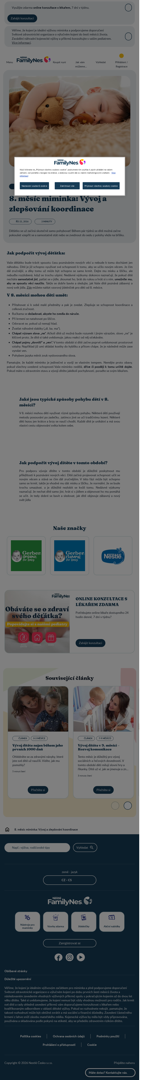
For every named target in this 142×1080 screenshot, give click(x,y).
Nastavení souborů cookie (34, 185)
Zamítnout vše (67, 185)
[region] (69, 176)
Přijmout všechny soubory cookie (101, 185)
